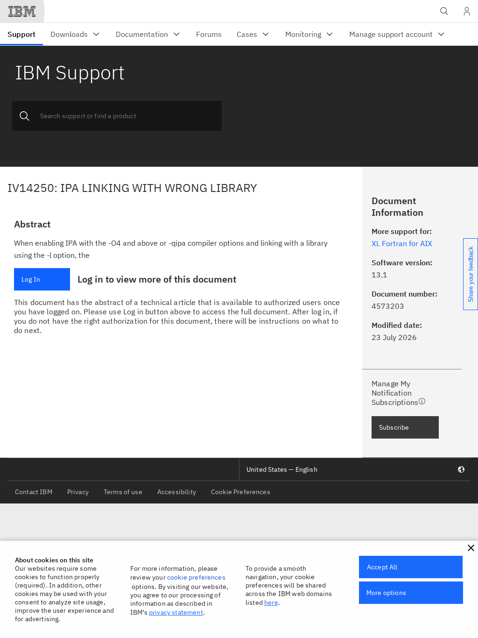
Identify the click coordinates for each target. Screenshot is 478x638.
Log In (30, 279)
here (271, 602)
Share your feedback (470, 274)
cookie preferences (196, 577)
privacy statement (176, 612)
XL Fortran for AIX (402, 243)
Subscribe (394, 427)
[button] (471, 548)
